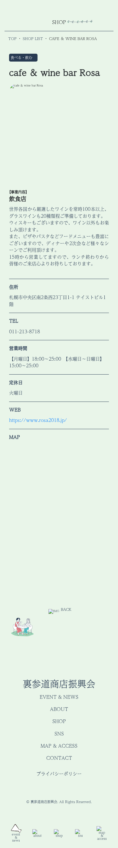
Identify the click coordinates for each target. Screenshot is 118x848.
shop (59, 721)
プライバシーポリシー (59, 773)
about (59, 708)
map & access (59, 745)
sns (59, 733)
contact (59, 757)
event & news (59, 696)
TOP (12, 38)
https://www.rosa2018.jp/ (38, 419)
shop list (33, 38)
